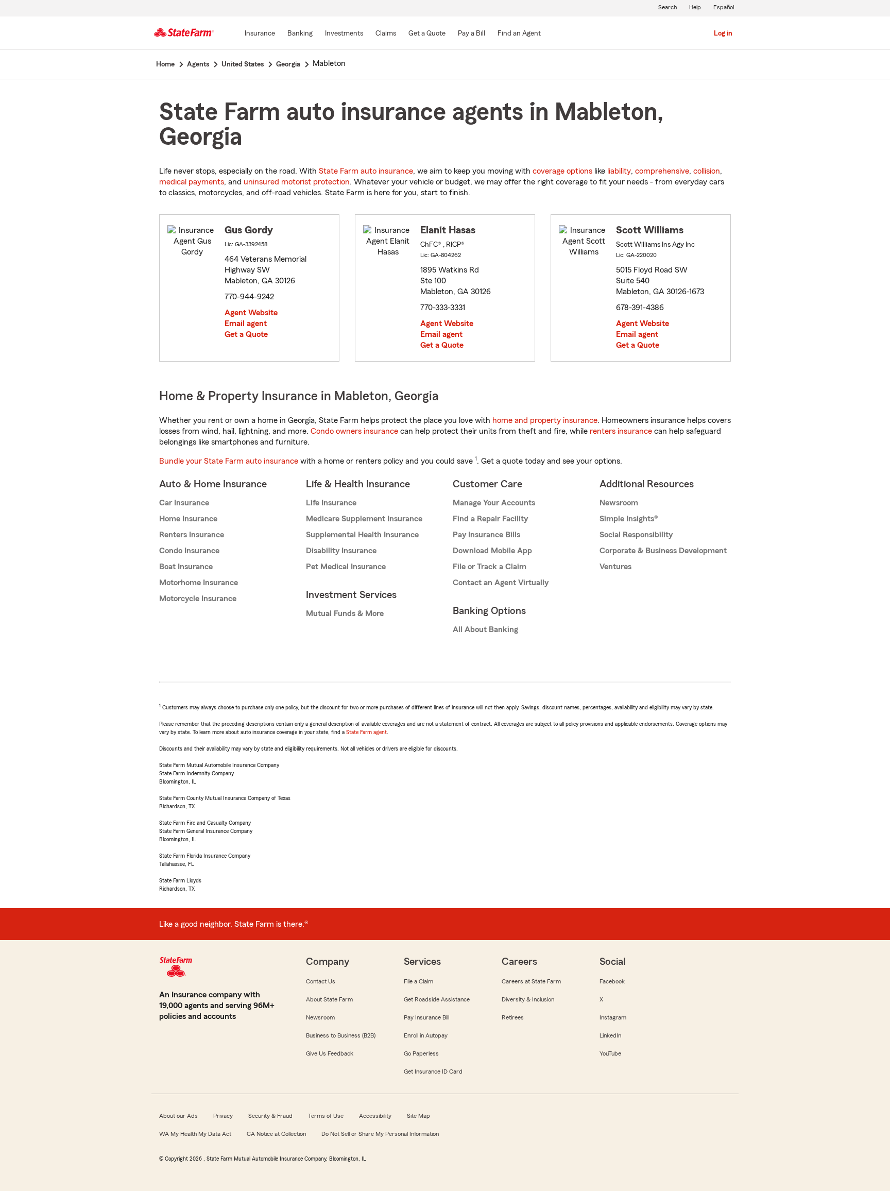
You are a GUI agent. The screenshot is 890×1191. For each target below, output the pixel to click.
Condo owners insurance (354, 431)
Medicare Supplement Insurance (364, 519)
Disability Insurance (341, 551)
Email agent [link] (246, 323)
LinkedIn (610, 1035)
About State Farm (329, 999)
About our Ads (178, 1116)
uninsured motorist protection (297, 182)
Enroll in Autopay (426, 1035)
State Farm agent (366, 732)
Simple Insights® (629, 519)
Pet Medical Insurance (346, 567)
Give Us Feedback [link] (329, 1053)
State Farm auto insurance (366, 171)
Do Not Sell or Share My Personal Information (380, 1134)
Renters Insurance (191, 535)
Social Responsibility (636, 535)
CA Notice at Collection (276, 1134)
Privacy (223, 1116)
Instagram (613, 1017)
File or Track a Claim (489, 567)
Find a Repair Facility (490, 519)
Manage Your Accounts (494, 503)
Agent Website (251, 313)
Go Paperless (421, 1053)
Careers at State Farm (531, 981)
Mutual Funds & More (345, 613)
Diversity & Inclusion (528, 999)
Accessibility (375, 1116)
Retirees (513, 1017)
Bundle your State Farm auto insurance (228, 461)
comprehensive (662, 171)
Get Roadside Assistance (437, 999)
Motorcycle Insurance (197, 598)
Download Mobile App (492, 551)
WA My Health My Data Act (195, 1134)
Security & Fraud (270, 1116)
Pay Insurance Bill (426, 1017)
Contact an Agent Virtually (501, 583)
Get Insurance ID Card (433, 1071)
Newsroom (619, 503)
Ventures (615, 567)
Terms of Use (326, 1116)
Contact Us (320, 981)
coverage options (562, 171)
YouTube (610, 1053)
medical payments (191, 182)
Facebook (612, 981)
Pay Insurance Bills (486, 535)
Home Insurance (188, 519)
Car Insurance (184, 503)
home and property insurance (544, 420)
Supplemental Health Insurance (362, 535)
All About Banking (485, 629)
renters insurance (621, 431)
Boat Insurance (186, 567)
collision (706, 171)
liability (619, 171)
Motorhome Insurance (198, 583)
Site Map (418, 1116)
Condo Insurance (189, 551)
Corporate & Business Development (663, 551)
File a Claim (418, 981)
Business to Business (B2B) (340, 1035)
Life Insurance (331, 503)
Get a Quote (246, 334)
